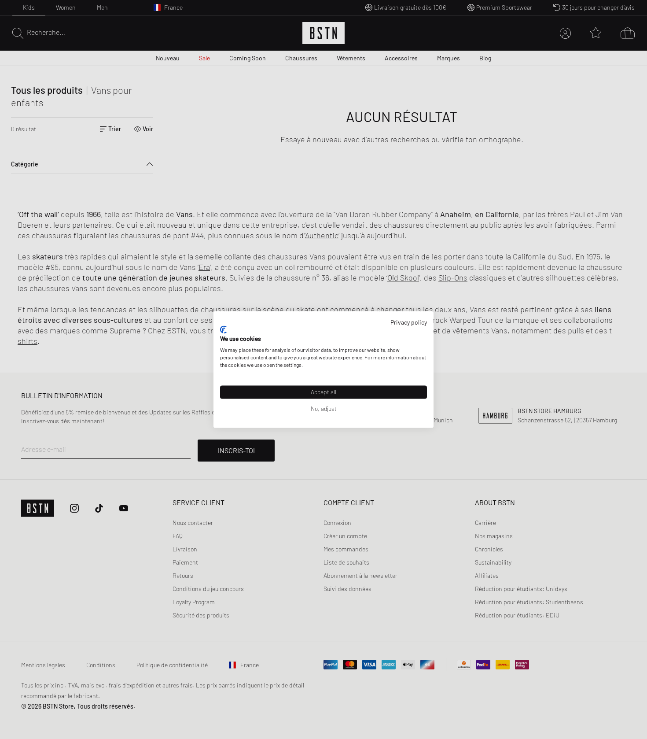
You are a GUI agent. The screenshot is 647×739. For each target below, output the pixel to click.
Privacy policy (408, 322)
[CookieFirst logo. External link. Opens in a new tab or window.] (223, 329)
